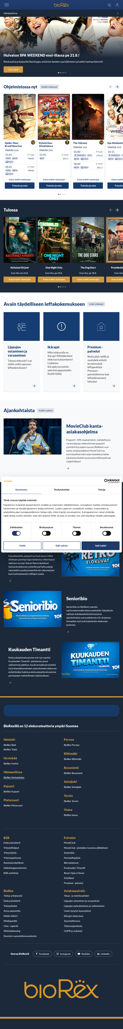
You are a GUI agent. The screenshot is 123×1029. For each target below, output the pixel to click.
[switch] (46, 533)
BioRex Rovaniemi (73, 773)
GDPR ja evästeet (73, 930)
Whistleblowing (12, 930)
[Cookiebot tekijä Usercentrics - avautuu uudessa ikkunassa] (106, 481)
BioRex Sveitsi (11, 763)
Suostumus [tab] (21, 489)
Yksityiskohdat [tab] (61, 489)
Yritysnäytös (10, 852)
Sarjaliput (69, 877)
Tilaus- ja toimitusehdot (76, 895)
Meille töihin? (11, 915)
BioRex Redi (10, 744)
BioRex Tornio (71, 801)
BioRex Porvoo (71, 744)
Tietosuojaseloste (73, 925)
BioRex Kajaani (11, 791)
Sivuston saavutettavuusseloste (20, 936)
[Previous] (111, 86)
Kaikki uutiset (45, 410)
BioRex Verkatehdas (14, 777)
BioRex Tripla (10, 749)
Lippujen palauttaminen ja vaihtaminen (84, 905)
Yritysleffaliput (11, 847)
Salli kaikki (100, 545)
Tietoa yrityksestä (13, 895)
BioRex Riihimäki (72, 758)
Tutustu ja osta (19, 185)
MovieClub (69, 842)
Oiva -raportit (11, 925)
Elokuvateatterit (12, 842)
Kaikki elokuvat (49, 87)
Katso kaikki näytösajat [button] (20, 179)
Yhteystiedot (10, 905)
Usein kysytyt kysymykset (77, 910)
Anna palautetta (12, 910)
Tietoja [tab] (101, 489)
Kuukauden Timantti (74, 867)
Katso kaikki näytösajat (20, 279)
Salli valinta (62, 545)
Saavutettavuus (72, 920)
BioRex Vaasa (71, 814)
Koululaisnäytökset (14, 862)
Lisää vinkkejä (96, 304)
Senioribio (69, 852)
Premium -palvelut (73, 882)
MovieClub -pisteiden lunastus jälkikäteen (86, 847)
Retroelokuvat (71, 862)
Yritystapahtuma (12, 857)
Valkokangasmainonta (15, 867)
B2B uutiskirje (11, 872)
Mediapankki (10, 920)
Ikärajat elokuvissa (73, 915)
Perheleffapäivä (72, 857)
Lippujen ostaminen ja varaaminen (82, 900)
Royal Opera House (74, 872)
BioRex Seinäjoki (72, 786)
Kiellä (22, 545)
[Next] (117, 86)
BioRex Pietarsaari (13, 805)
